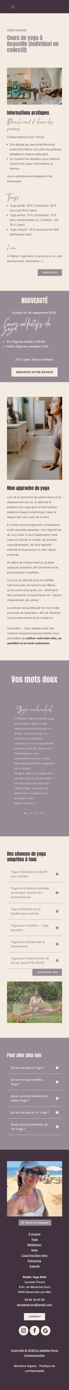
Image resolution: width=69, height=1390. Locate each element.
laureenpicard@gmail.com (34, 1304)
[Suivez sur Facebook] (34, 1330)
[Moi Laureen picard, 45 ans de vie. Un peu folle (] (34, 1188)
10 (47, 1019)
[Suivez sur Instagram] (23, 1330)
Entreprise (34, 1261)
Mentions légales (25, 1366)
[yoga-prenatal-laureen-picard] (34, 1022)
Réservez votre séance (34, 372)
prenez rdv (49, 272)
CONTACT (34, 1316)
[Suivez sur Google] (45, 1330)
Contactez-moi (47, 972)
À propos (34, 1234)
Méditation (34, 1245)
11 (50, 1019)
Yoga (34, 1239)
